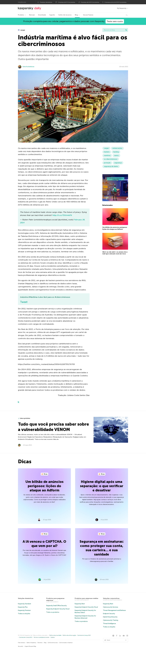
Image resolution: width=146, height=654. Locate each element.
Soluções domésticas (25, 598)
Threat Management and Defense (114, 610)
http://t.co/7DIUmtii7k (62, 215)
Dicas (45, 474)
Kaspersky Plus (23, 607)
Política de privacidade (55, 635)
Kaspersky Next (80, 604)
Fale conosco (21, 642)
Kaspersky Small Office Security (56, 605)
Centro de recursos (65, 15)
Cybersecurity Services (110, 607)
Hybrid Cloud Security (110, 617)
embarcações (117, 148)
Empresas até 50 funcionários (66, 2)
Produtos (21, 15)
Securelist (20, 646)
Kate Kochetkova (28, 66)
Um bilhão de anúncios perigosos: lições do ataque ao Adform (114, 228)
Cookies (53, 637)
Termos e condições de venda (41, 637)
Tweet (23, 301)
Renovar (32, 15)
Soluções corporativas (111, 598)
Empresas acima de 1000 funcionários (115, 2)
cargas (22, 30)
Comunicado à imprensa (65, 642)
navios (116, 155)
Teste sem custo (115, 21)
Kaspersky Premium (24, 610)
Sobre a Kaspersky (31, 642)
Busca (126, 30)
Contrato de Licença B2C (25, 637)
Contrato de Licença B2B (84, 635)
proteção (107, 163)
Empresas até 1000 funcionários (90, 2)
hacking (116, 152)
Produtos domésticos (46, 2)
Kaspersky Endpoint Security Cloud (57, 609)
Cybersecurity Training (110, 620)
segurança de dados (111, 166)
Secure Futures (88, 15)
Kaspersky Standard (24, 604)
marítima (107, 155)
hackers (106, 152)
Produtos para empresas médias (86, 598)
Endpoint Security (109, 613)
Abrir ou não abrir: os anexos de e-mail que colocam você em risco (115, 253)
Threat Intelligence (109, 623)
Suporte (52, 15)
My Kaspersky (121, 8)
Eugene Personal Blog (30, 646)
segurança (118, 163)
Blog (76, 15)
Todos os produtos (52, 612)
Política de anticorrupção (69, 635)
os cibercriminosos (110, 159)
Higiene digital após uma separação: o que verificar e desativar (101, 486)
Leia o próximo (25, 418)
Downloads (42, 15)
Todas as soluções (24, 613)
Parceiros (40, 642)
